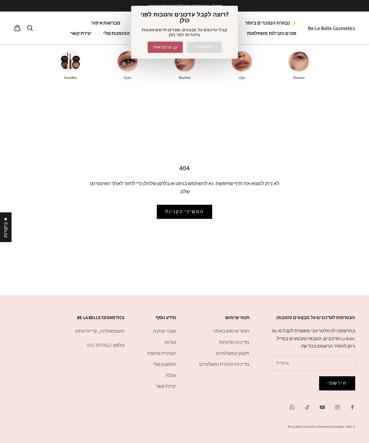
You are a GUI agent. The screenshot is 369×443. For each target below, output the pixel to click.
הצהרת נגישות (161, 353)
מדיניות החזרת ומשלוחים (224, 364)
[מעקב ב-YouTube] (322, 407)
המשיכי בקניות (184, 212)
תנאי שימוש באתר (231, 331)
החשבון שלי (164, 364)
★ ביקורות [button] (5, 227)
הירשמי (337, 383)
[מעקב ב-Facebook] (352, 407)
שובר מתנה (164, 331)
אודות (170, 342)
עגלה (170, 375)
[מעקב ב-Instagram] (337, 407)
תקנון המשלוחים (232, 353)
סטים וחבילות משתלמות (271, 33)
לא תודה (204, 47)
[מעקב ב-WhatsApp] (292, 407)
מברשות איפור (105, 23)
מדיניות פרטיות (234, 342)
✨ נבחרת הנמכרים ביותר (270, 23)
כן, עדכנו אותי (165, 47)
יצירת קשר (81, 33)
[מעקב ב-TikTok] (307, 407)
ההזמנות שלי (116, 33)
